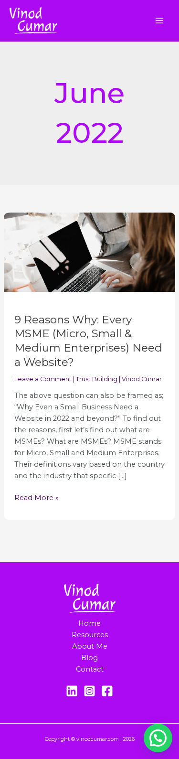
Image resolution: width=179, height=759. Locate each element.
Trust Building (96, 379)
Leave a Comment (43, 379)
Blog (89, 657)
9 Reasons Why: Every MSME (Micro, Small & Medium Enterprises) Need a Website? (88, 341)
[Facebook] (107, 691)
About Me (89, 646)
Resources (90, 635)
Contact (90, 669)
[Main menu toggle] (159, 21)
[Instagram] (89, 691)
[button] (158, 738)
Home (89, 623)
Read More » (36, 497)
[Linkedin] (72, 691)
